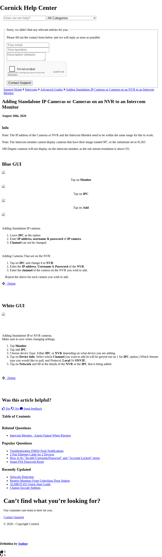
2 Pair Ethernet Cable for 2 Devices (32, 454)
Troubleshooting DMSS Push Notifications (36, 451)
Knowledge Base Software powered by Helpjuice (81, 536)
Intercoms (31, 89)
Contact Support (14, 517)
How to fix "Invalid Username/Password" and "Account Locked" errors (55, 458)
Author (23, 543)
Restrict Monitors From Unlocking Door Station (40, 480)
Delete (12, 283)
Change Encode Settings (25, 487)
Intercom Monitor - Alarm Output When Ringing (40, 435)
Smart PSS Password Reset (27, 461)
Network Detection (22, 477)
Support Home (13, 89)
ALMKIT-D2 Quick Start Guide (30, 484)
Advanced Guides (51, 89)
